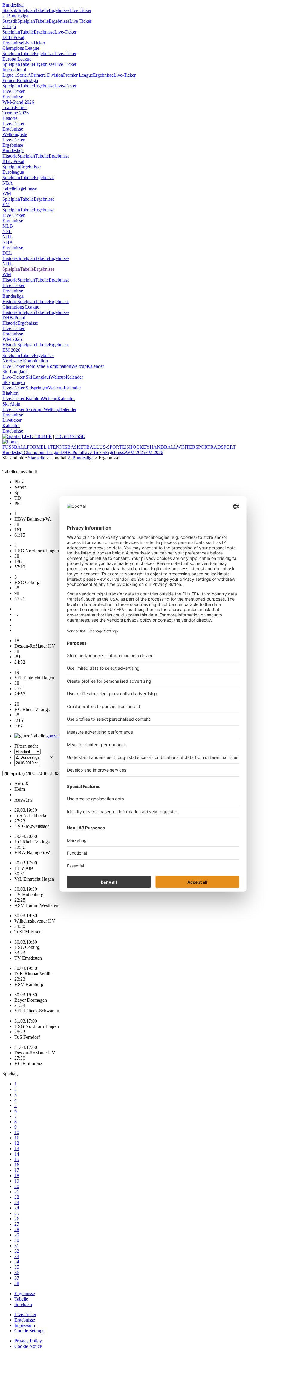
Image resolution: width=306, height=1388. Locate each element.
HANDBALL (163, 447)
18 (16, 1175)
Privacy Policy (28, 1340)
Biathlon (10, 393)
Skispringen (13, 382)
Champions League (20, 48)
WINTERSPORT (193, 447)
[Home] (10, 441)
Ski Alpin (11, 403)
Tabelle (42, 10)
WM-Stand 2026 (18, 102)
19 (16, 1180)
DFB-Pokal (13, 37)
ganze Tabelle (59, 735)
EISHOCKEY (136, 447)
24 (16, 1207)
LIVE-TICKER (37, 436)
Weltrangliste (14, 134)
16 (16, 1164)
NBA (7, 182)
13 (16, 1148)
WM (6, 193)
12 (16, 1143)
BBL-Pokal (13, 161)
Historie (9, 118)
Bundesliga (13, 4)
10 (16, 1132)
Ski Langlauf (14, 371)
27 (16, 1224)
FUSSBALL (14, 447)
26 (16, 1218)
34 (16, 1261)
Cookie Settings (29, 1330)
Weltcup (79, 366)
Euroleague (13, 172)
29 (16, 1234)
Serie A (24, 75)
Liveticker (12, 420)
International (14, 69)
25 (16, 1213)
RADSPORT (223, 447)
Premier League (78, 75)
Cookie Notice (28, 1346)
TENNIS (58, 447)
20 (16, 1186)
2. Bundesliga (15, 15)
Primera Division (47, 75)
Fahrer (21, 107)
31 (16, 1245)
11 (16, 1137)
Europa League (16, 58)
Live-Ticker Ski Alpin (23, 409)
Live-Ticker (80, 10)
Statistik (9, 10)
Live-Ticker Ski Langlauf (26, 376)
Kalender (95, 366)
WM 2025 (12, 339)
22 (16, 1197)
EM (6, 204)
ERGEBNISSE (70, 436)
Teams (8, 107)
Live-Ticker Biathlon (22, 398)
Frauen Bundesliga (20, 80)
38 (16, 1283)
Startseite (36, 457)
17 (16, 1170)
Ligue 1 (9, 75)
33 (16, 1256)
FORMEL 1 (38, 447)
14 (16, 1153)
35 (16, 1267)
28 (16, 1229)
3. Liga (9, 26)
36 (16, 1272)
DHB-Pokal (13, 317)
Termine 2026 (15, 112)
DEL (7, 252)
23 (16, 1202)
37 (16, 1277)
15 (16, 1159)
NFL (7, 231)
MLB (7, 226)
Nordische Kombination (25, 360)
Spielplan (26, 10)
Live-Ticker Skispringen (25, 387)
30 (16, 1240)
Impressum (24, 1325)
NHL (7, 236)
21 (16, 1191)
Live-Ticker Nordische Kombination (36, 366)
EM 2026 (11, 350)
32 (16, 1251)
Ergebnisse (59, 10)
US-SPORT (110, 447)
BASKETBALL (83, 447)
